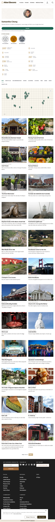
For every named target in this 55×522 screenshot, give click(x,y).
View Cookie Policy (17, 513)
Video (21, 485)
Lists (21, 483)
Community (6, 494)
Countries (30, 80)
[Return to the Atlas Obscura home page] (9, 2)
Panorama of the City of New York (12, 443)
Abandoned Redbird (34, 443)
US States (37, 80)
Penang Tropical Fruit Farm (36, 138)
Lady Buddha (32, 332)
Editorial (22, 474)
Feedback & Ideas (8, 499)
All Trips (38, 477)
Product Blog (6, 504)
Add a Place (6, 490)
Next (31, 454)
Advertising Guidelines (26, 504)
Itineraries (22, 481)
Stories (24, 80)
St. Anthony (31, 415)
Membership (6, 497)
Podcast (22, 488)
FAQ (21, 499)
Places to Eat (6, 483)
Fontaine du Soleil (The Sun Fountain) (39, 193)
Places (5, 474)
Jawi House (5, 166)
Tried (41, 80)
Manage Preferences (30, 517)
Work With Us (6, 508)
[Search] (52, 2)
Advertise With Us (24, 502)
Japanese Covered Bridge (36, 359)
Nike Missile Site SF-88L (8, 249)
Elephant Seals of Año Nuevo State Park (13, 221)
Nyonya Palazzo (33, 166)
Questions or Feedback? (27, 520)
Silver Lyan (5, 332)
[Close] (45, 510)
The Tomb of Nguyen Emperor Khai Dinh (13, 387)
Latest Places (6, 479)
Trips (37, 474)
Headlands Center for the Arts (37, 249)
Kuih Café (4, 415)
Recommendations (17, 80)
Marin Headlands (33, 277)
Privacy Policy (23, 506)
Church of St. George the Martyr (37, 304)
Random (5, 485)
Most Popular (6, 481)
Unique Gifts (6, 506)
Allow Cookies (42, 517)
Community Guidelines (9, 502)
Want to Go (8, 80)
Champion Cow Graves (9, 277)
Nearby (5, 488)
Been (3, 80)
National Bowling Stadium (9, 304)
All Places (5, 477)
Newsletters (23, 490)
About (21, 497)
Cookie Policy (23, 508)
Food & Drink (23, 479)
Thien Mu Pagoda (7, 359)
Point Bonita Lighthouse (35, 221)
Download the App (42, 465)
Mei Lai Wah (32, 387)
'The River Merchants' (8, 193)
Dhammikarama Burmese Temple (11, 138)
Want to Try (4, 84)
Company (22, 494)
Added (45, 80)
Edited (50, 80)
